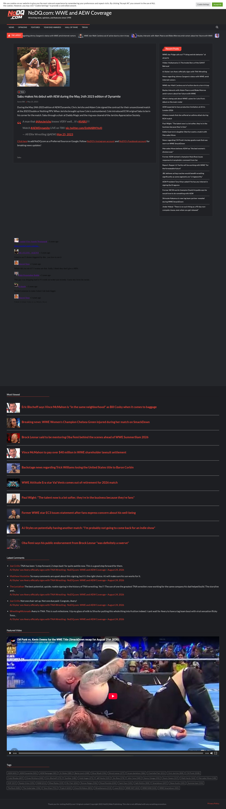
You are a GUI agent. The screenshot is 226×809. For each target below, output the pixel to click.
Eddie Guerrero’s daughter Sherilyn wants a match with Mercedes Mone (184, 133)
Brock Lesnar (116, 773)
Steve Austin (177, 783)
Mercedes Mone (207, 778)
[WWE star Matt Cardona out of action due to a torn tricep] (52, 35)
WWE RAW (149, 788)
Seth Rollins (142, 783)
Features (35, 27)
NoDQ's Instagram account (101, 141)
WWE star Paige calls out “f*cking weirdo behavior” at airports (184, 56)
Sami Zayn (125, 783)
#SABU (82, 121)
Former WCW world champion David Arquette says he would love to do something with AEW (184, 192)
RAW (41, 783)
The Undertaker (31, 788)
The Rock (14, 788)
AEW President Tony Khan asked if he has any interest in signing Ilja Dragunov (185, 183)
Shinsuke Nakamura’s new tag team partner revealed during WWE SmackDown (183, 200)
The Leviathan (17, 586)
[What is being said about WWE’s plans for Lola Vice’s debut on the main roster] (188, 35)
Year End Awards (52, 27)
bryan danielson (136, 773)
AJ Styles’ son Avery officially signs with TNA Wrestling (184, 71)
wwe (118, 788)
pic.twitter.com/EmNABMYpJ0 (84, 127)
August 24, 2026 (116, 569)
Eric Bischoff (53, 778)
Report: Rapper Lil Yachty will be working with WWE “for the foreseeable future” (185, 167)
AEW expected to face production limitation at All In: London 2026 (183, 108)
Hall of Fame (71, 27)
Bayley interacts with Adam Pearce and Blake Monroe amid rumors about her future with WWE (146, 35)
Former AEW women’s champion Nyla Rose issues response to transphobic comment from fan (182, 158)
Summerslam (195, 783)
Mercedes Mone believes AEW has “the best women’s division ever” (183, 150)
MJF (12, 783)
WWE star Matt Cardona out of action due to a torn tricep (77, 35)
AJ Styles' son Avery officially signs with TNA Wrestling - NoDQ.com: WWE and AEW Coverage (58, 569)
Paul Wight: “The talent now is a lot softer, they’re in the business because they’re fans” (184, 125)
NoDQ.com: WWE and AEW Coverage (70, 13)
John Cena (134, 778)
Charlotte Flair (156, 773)
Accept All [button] (217, 4)
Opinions (22, 27)
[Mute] (211, 753)
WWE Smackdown (169, 788)
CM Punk (193, 773)
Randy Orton (26, 783)
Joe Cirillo (15, 565)
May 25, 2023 (65, 134)
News (11, 27)
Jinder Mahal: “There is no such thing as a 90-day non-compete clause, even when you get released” (184, 208)
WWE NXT (132, 788)
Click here (22, 141)
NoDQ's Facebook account (132, 141)
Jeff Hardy (103, 778)
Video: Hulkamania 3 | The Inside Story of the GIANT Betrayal (183, 64)
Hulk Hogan (86, 778)
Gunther (70, 778)
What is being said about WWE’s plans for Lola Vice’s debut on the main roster (183, 100)
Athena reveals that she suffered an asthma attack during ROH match (185, 117)
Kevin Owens (170, 778)
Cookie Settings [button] (203, 4)
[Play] (10, 753)
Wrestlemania (103, 788)
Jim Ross (118, 778)
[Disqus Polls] (84, 200)
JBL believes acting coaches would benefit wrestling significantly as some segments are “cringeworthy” (183, 175)
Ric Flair (72, 783)
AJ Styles (66, 773)
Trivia (85, 27)
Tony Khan (50, 788)
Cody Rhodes (15, 778)
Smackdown (159, 783)
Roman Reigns (89, 783)
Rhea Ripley (56, 783)
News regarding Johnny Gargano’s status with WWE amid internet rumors (185, 78)
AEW (12, 773)
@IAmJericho (43, 121)
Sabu (19, 157)
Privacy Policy (213, 803)
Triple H (65, 788)
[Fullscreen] (215, 753)
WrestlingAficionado (20, 611)
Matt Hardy (188, 778)
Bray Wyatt (99, 773)
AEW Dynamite (28, 773)
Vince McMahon (83, 788)
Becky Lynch (82, 773)
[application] (113, 696)
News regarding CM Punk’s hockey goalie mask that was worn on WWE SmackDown (185, 142)
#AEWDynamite (40, 127)
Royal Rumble (108, 783)
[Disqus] (84, 269)
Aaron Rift (21, 102)
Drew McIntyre (34, 778)
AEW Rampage (48, 773)
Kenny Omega (152, 778)
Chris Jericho (175, 773)
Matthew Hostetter (20, 576)
